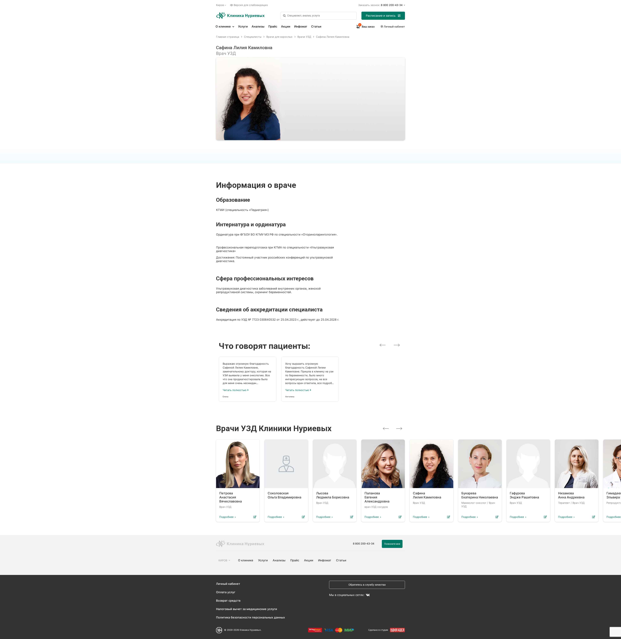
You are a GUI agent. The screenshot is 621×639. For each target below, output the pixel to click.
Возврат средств (228, 600)
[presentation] (382, 345)
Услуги (243, 26)
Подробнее (226, 516)
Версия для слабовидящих (251, 5)
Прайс (272, 26)
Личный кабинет (228, 583)
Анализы (258, 26)
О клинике (224, 26)
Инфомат (300, 26)
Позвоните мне (392, 544)
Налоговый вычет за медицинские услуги (246, 609)
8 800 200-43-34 (363, 543)
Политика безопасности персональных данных (250, 617)
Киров (220, 5)
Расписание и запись (381, 15)
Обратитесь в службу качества (367, 584)
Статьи (316, 26)
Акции (285, 26)
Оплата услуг (225, 592)
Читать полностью (235, 390)
